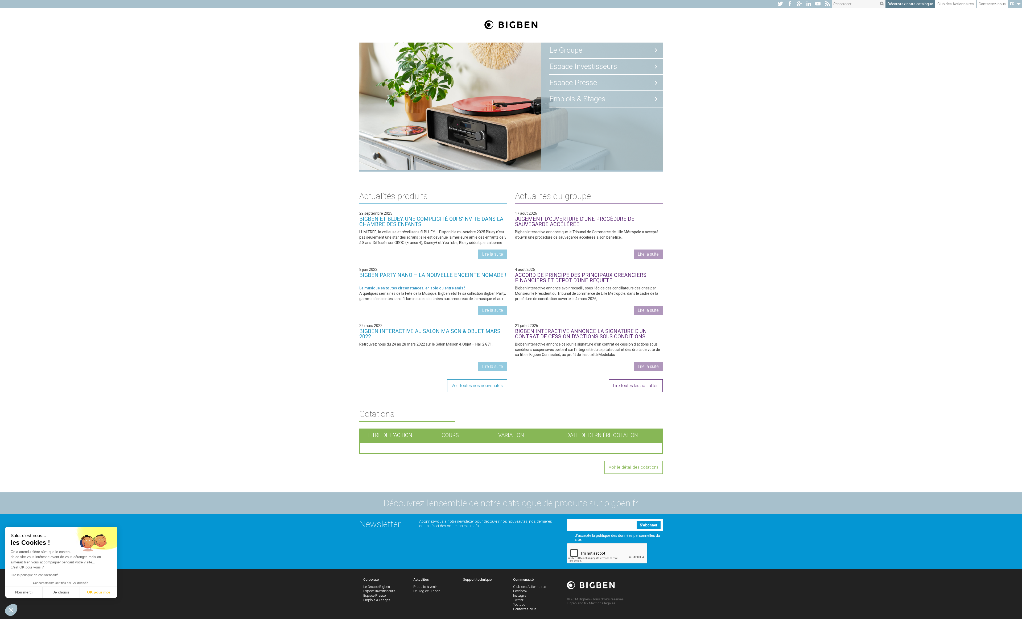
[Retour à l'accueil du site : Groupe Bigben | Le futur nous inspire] (511, 25)
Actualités (421, 579)
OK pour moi (98, 592)
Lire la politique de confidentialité (35, 575)
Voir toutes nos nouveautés (477, 385)
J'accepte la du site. (617, 538)
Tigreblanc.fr (576, 603)
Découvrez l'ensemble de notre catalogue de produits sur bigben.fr (511, 503)
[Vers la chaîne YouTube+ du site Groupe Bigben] (818, 4)
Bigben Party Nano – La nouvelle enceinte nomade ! (432, 275)
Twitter (518, 600)
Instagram (521, 595)
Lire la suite (492, 254)
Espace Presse (573, 82)
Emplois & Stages (577, 98)
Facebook (520, 591)
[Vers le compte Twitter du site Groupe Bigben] (780, 4)
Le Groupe (565, 50)
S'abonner (649, 525)
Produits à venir (425, 587)
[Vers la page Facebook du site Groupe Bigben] (790, 4)
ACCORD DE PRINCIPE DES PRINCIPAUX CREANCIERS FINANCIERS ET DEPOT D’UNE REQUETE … (580, 278)
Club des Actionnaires (955, 4)
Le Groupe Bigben (376, 587)
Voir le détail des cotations (633, 467)
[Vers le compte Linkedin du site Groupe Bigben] (808, 4)
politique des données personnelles (625, 535)
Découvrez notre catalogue (910, 4)
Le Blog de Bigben (426, 591)
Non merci (23, 592)
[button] (11, 610)
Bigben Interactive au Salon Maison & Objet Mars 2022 (429, 334)
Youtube (519, 604)
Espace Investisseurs (583, 66)
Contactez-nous (992, 4)
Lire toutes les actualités (635, 385)
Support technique (477, 579)
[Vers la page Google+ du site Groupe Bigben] (799, 4)
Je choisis (61, 592)
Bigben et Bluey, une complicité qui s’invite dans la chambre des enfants (431, 221)
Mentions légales (602, 603)
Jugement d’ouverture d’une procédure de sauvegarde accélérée (574, 221)
